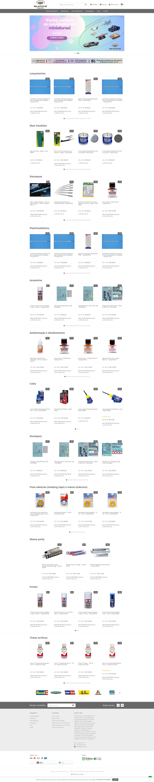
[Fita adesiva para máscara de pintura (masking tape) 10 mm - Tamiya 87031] (40, 509)
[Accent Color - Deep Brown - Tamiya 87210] (112, 199)
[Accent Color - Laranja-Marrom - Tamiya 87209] (88, 355)
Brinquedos (33, 723)
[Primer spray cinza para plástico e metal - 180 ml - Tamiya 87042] (40, 302)
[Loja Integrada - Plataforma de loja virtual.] (77, 774)
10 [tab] (78, 118)
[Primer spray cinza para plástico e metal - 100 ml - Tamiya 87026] (88, 609)
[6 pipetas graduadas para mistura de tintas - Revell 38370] (64, 197)
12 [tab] (81, 118)
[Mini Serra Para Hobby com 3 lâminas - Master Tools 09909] (64, 148)
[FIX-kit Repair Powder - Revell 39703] (64, 406)
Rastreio (104, 4)
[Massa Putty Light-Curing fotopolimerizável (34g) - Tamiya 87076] (52, 561)
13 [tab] (83, 118)
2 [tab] (65, 118)
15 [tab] (86, 118)
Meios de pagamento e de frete (61, 725)
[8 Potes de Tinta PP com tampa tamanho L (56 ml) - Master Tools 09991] (88, 197)
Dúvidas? (95, 4)
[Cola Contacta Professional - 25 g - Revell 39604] (112, 406)
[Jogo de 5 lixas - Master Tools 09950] (40, 146)
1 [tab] (64, 118)
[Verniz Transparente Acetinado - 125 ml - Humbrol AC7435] (40, 660)
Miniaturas (33, 718)
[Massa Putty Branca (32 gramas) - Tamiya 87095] (100, 561)
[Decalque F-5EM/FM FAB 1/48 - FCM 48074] (64, 302)
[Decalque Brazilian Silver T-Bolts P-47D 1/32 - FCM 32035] (112, 302)
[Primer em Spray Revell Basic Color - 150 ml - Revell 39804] (112, 609)
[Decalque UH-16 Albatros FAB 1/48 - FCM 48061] (112, 458)
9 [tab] (77, 118)
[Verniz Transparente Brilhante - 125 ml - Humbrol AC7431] (112, 660)
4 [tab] (69, 118)
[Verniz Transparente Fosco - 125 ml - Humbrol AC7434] (64, 660)
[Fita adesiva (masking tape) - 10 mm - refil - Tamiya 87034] (112, 509)
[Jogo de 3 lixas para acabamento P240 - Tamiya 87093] (88, 96)
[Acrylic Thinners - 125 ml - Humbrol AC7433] (88, 660)
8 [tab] (75, 118)
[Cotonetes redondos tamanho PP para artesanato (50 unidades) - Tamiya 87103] (40, 96)
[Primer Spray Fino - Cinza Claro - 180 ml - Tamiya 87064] (64, 609)
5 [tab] (70, 118)
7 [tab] (73, 118)
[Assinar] (74, 705)
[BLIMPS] (40, 4)
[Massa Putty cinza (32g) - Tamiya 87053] (76, 561)
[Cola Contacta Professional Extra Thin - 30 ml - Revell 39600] (40, 406)
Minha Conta (114, 4)
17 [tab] (89, 118)
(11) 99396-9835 (80, 745)
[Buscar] (86, 4)
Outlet (31, 727)
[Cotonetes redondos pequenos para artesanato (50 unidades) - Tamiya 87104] (64, 96)
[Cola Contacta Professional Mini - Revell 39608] (88, 404)
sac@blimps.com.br (81, 746)
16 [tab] (88, 118)
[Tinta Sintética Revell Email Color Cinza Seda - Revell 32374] (88, 146)
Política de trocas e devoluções (61, 723)
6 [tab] (72, 118)
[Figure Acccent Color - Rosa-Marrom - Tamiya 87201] (112, 355)
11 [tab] (80, 118)
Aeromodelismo (34, 721)
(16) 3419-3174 (80, 743)
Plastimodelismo (34, 716)
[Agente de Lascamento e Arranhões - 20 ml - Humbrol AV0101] (40, 355)
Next (119, 693)
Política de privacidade (58, 721)
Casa (31, 725)
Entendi (115, 779)
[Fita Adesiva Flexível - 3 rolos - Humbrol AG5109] (64, 509)
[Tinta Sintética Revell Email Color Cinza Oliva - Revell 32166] (112, 146)
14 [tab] (85, 118)
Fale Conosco (56, 716)
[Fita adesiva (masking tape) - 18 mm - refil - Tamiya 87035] (88, 509)
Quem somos (56, 718)
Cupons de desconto (58, 727)
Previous (34, 693)
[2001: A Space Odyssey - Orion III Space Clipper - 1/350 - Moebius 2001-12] (40, 199)
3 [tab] (67, 118)
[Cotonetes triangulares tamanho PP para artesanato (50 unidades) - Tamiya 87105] (112, 96)
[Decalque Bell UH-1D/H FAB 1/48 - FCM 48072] (88, 302)
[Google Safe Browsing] (97, 758)
